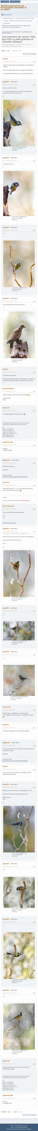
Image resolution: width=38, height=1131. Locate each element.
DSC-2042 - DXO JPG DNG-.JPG (20, 696)
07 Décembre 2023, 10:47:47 (10, 866)
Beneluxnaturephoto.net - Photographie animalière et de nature (14, 7)
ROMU (28, 25)
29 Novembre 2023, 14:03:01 (10, 301)
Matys (24, 25)
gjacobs (7, 460)
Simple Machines (23, 1127)
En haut (4, 1112)
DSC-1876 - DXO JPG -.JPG (19, 597)
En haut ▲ (25, 1125)
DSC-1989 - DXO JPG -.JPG (19, 641)
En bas (3, 51)
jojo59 (6, 82)
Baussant (17, 27)
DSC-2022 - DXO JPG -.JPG (19, 979)
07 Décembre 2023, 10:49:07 (10, 993)
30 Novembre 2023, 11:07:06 (9, 463)
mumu (6, 482)
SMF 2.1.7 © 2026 (15, 1127)
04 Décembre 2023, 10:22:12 (9, 769)
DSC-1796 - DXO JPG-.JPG (19, 147)
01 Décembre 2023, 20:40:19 (9, 709)
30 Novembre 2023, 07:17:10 (9, 445)
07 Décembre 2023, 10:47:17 (10, 787)
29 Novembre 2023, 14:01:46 (10, 230)
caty (22, 25)
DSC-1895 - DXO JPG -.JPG (19, 853)
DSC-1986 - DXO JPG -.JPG (19, 908)
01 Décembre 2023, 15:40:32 (10, 610)
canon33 (7, 707)
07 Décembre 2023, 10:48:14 (10, 922)
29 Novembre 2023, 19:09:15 (9, 410)
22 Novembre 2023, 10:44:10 (9, 61)
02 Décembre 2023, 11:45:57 (9, 727)
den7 (6, 59)
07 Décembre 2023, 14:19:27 (9, 1098)
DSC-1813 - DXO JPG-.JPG (19, 217)
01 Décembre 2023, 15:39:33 (10, 531)
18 (20, 51)
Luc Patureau (9, 506)
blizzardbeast (9, 388)
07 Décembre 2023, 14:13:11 (9, 1063)
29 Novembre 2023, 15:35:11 (9, 391)
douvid (6, 408)
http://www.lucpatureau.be (9, 523)
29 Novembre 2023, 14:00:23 (10, 84)
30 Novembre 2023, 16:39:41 (9, 485)
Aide (11, 1125)
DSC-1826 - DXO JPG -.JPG (19, 359)
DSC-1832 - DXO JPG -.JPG (19, 288)
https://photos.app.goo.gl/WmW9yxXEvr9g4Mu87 (15, 477)
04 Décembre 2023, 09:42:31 (9, 745)
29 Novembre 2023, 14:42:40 (9, 372)
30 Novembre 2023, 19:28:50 (9, 508)
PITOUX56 (12, 27)
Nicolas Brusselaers (15, 25)
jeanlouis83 (8, 442)
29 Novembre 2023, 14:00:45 (10, 160)
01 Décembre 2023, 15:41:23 (10, 654)
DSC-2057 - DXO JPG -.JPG (19, 1050)
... (18, 51)
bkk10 (6, 725)
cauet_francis (5, 27)
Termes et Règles (18, 1125)
